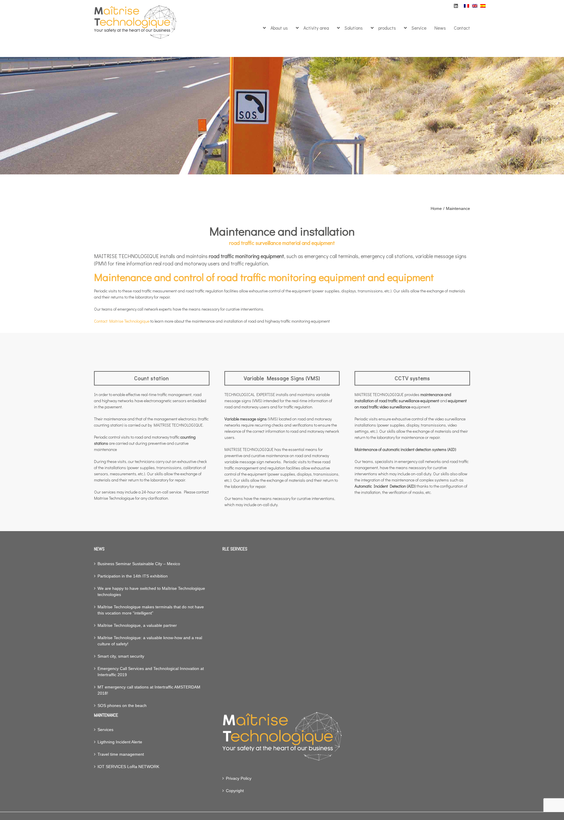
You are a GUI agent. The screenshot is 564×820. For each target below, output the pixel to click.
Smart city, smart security (121, 656)
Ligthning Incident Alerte (120, 742)
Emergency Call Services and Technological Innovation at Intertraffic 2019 (151, 671)
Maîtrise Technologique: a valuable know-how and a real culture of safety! (150, 640)
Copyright (235, 790)
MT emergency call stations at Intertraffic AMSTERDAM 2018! (149, 690)
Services (105, 729)
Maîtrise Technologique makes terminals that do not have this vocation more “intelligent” (151, 610)
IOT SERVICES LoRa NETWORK (128, 766)
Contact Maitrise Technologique (122, 321)
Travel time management (121, 754)
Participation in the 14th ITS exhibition (133, 576)
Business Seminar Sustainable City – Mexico (139, 563)
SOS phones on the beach (122, 705)
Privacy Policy (238, 778)
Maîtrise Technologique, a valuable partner (137, 625)
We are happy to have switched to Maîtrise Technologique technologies (151, 591)
